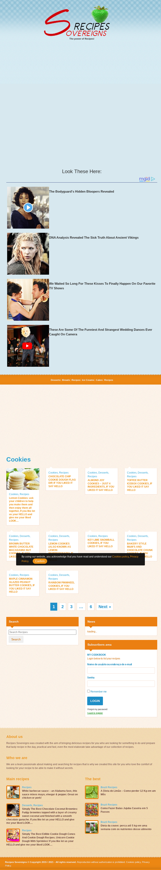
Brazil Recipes (109, 787)
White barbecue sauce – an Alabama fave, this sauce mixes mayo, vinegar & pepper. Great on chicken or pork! (50, 794)
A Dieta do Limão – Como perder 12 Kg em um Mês (128, 792)
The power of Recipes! (81, 38)
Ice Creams (88, 380)
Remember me (98, 691)
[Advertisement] (82, 75)
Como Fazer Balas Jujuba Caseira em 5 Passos (124, 810)
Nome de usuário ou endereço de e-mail (109, 664)
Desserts (55, 380)
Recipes (75, 380)
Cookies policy (133, 862)
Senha (90, 677)
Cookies (13, 494)
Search (16, 639)
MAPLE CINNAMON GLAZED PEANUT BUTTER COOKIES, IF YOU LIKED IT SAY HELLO (22, 585)
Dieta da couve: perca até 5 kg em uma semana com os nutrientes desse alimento (126, 827)
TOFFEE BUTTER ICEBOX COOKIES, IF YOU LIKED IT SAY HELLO (139, 485)
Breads (66, 380)
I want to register (95, 713)
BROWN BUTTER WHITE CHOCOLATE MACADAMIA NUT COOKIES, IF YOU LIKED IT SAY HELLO (21, 550)
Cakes (99, 380)
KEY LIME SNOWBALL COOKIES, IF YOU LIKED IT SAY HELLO (101, 543)
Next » (105, 606)
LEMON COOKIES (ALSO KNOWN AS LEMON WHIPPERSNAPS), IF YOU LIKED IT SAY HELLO (60, 551)
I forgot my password (97, 709)
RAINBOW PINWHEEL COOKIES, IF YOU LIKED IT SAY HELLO (61, 586)
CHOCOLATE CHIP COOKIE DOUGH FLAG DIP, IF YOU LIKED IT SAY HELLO (62, 481)
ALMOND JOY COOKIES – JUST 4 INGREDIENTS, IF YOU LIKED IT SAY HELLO (101, 485)
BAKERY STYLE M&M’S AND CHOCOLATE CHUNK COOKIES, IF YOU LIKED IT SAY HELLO (140, 550)
